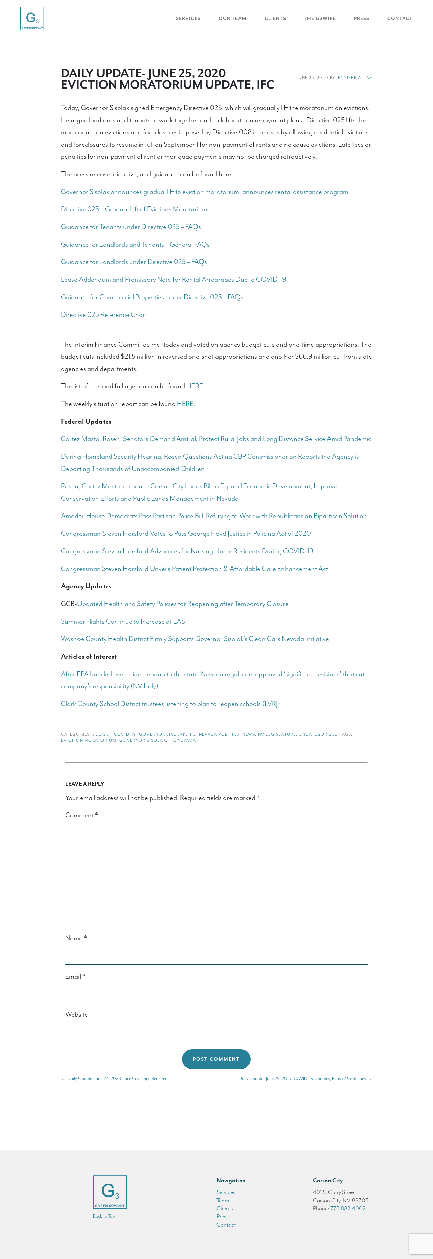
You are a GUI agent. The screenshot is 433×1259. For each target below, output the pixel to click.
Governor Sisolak (162, 734)
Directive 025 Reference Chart (104, 314)
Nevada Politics (219, 734)
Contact (400, 18)
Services (188, 18)
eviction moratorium (88, 740)
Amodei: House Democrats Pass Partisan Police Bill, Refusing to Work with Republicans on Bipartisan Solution (214, 515)
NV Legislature (277, 734)
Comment (81, 815)
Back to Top (104, 1216)
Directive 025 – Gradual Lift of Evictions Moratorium (134, 209)
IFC (192, 734)
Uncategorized (318, 734)
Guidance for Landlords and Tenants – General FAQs (135, 244)
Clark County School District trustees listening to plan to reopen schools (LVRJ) (170, 703)
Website (76, 1014)
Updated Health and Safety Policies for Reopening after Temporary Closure (183, 603)
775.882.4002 (348, 1208)
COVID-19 (125, 734)
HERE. (186, 403)
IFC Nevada (182, 740)
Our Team (233, 18)
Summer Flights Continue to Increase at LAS (123, 621)
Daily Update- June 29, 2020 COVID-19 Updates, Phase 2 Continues (305, 1078)
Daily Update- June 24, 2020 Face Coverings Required (114, 1078)
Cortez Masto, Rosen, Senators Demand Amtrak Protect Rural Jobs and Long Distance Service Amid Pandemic (216, 438)
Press (361, 18)
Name (76, 938)
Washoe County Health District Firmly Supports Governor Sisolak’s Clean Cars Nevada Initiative (195, 638)
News (248, 734)
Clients (275, 18)
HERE (194, 386)
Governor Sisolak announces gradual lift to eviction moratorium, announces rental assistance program (204, 191)
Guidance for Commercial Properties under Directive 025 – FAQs (152, 297)
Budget (101, 734)
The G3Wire (320, 18)
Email (75, 976)
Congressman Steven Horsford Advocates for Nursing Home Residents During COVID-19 (187, 551)
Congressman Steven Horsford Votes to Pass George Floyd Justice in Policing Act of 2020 (186, 533)
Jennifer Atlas (354, 77)
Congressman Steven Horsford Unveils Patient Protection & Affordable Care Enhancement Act (194, 568)
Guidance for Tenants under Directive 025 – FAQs (131, 226)
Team (222, 1200)
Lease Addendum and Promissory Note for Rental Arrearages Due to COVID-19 (173, 279)
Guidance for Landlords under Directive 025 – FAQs (134, 261)
